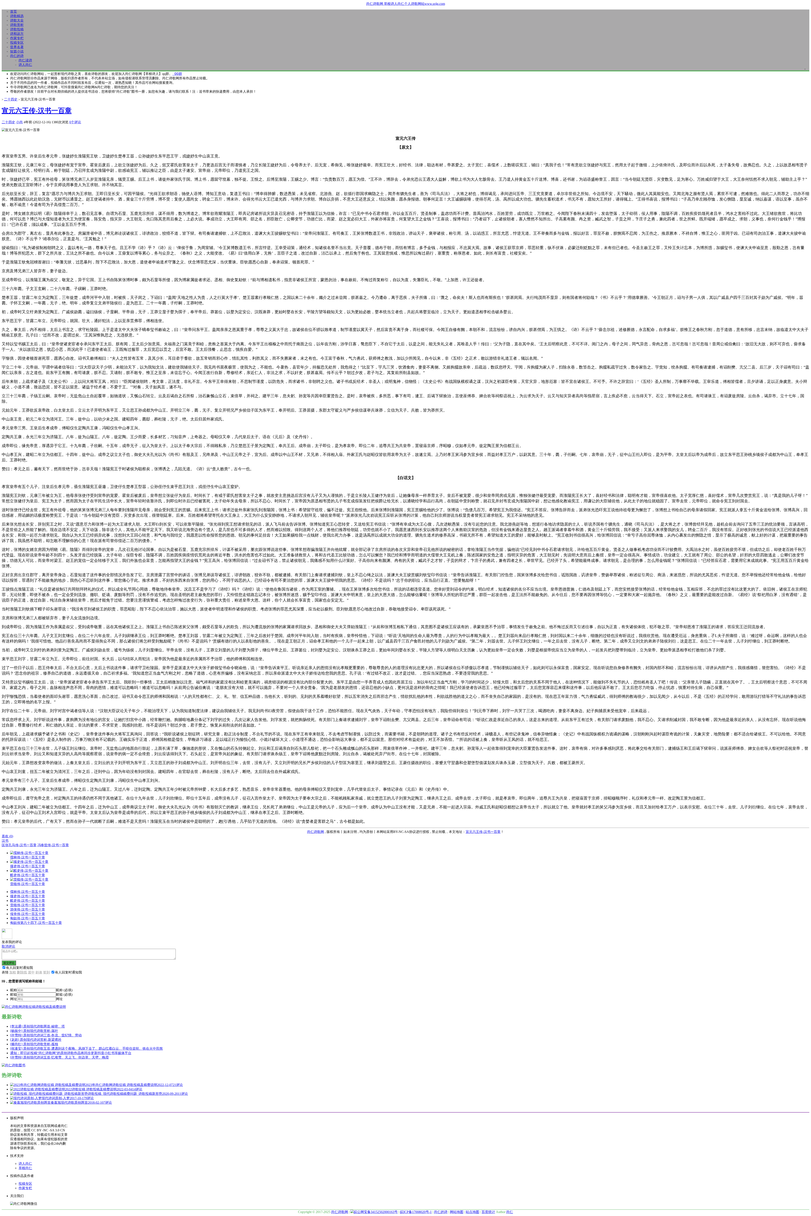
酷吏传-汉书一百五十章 (27, 900)
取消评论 (8, 946)
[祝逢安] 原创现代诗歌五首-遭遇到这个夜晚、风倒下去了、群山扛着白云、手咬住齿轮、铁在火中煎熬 (86, 1048)
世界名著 (17, 47)
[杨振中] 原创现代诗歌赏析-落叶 (34, 1031)
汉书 (5, 840)
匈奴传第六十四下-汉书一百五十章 (36, 923)
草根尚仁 (25, 1168)
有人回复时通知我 (19, 967)
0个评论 (75, 122)
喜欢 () (7, 836)
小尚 (19, 122)
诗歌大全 (17, 20)
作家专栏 (17, 38)
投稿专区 (17, 42)
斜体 (38, 972)
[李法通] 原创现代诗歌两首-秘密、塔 (37, 1026)
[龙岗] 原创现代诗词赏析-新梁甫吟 (35, 1039)
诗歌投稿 (17, 29)
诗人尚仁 (25, 64)
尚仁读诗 (25, 60)
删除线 (22, 972)
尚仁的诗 (17, 56)
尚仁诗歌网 (315, 832)
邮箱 (13, 994)
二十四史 (11, 99)
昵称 (13, 990)
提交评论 (8, 962)
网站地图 (456, 1212)
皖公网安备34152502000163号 (376, 1212)
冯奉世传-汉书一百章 (53, 845)
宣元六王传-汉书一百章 (37, 110)
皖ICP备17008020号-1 (416, 1212)
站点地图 (472, 1212)
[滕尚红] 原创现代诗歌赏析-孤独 (34, 1044)
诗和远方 (17, 33)
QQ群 (177, 74)
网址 (13, 999)
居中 (31, 972)
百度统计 (488, 1212)
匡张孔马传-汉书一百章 (19, 845)
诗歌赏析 (17, 25)
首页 (13, 11)
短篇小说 (17, 51)
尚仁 (509, 1212)
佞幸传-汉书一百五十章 (27, 914)
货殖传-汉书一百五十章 (27, 905)
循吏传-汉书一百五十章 (27, 896)
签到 (46, 972)
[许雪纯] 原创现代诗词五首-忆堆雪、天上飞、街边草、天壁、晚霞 (59, 1057)
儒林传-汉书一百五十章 (27, 891)
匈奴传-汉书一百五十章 (27, 918)
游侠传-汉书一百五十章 (27, 909)
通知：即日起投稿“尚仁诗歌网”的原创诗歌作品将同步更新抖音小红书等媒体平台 (70, 1053)
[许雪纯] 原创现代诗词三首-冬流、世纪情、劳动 (46, 1035)
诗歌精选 (17, 16)
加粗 (12, 972)
